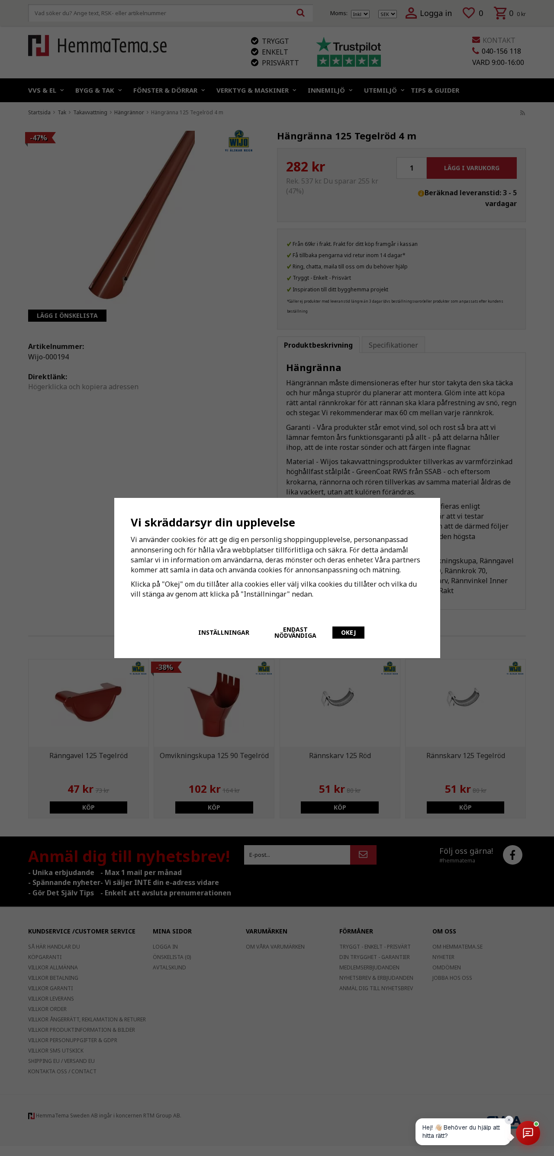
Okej (348, 632)
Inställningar (223, 632)
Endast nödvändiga (295, 632)
